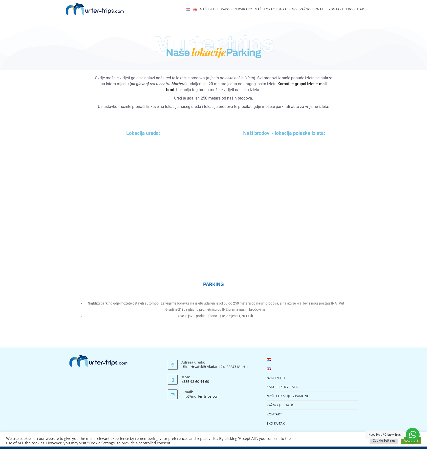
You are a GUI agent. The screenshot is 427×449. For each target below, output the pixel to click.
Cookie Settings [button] (384, 440)
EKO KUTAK (276, 423)
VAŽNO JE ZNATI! (280, 405)
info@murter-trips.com (200, 396)
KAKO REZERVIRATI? (283, 387)
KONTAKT (274, 414)
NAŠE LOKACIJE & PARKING (288, 396)
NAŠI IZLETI (276, 377)
